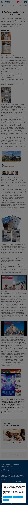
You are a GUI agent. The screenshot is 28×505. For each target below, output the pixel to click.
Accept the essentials (18, 496)
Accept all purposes (8, 496)
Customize (6, 500)
